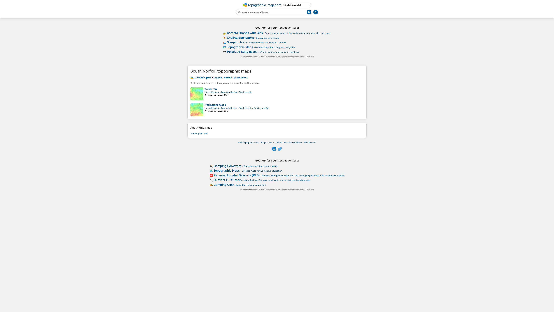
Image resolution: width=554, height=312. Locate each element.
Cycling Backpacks (240, 37)
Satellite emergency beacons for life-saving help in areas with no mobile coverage (303, 175)
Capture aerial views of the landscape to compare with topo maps (298, 33)
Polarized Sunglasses (242, 51)
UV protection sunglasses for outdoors (279, 52)
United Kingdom (212, 92)
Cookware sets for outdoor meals (260, 166)
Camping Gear (224, 184)
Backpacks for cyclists (267, 38)
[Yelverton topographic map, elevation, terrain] (196, 93)
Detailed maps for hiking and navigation (275, 47)
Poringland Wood (215, 104)
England (225, 92)
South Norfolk (245, 92)
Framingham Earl (261, 108)
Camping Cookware (227, 166)
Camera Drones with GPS (245, 33)
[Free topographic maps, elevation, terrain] (191, 77)
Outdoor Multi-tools (228, 180)
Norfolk (233, 92)
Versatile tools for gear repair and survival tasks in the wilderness (277, 180)
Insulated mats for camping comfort (267, 42)
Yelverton (211, 89)
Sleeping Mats (237, 42)
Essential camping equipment (251, 185)
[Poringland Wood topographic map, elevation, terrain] (196, 109)
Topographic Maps (240, 47)
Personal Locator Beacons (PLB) (237, 175)
